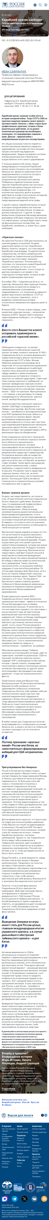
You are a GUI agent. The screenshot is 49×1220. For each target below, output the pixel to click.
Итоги (19, 1166)
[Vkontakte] (34, 1199)
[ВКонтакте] (45, 1115)
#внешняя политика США (14, 1099)
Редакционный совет (7, 1154)
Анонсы (19, 1163)
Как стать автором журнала (8, 1130)
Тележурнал (36, 1176)
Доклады (35, 1142)
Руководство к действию (37, 1167)
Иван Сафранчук (14, 71)
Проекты (36, 1154)
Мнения (35, 1135)
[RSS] (44, 1199)
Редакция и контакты (6, 1162)
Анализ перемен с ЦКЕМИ (38, 1172)
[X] (42, 1115)
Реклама (5, 1167)
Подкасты (35, 1162)
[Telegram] (15, 1199)
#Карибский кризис (11, 1102)
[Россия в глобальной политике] (13, 4)
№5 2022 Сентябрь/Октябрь (16, 30)
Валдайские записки (36, 1150)
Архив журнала (22, 1129)
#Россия (35, 1102)
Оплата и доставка (23, 1147)
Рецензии (35, 1145)
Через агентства (23, 1157)
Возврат (20, 1153)
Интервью (35, 1139)
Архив (19, 1126)
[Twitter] (24, 1199)
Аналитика (37, 1126)
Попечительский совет (8, 1148)
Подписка (21, 1135)
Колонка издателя (39, 1129)
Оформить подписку (20, 1139)
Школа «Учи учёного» (36, 1158)
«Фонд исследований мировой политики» (7, 1137)
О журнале (6, 1126)
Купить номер (22, 1144)
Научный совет (7, 1158)
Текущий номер (22, 1132)
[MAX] (5, 1199)
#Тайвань (6, 1105)
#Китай (25, 1102)
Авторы (4, 1144)
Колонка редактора (39, 1132)
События (21, 1160)
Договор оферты (23, 1150)
